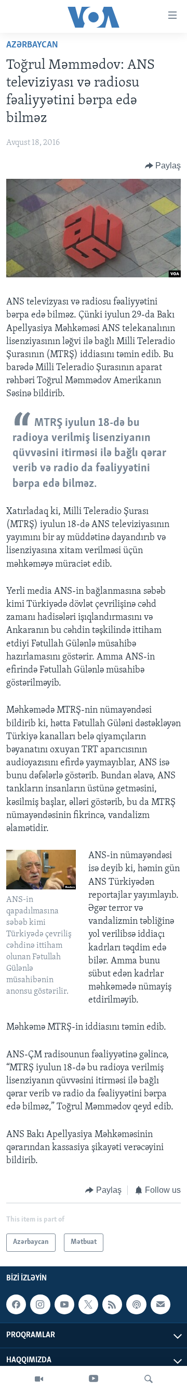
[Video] (39, 1379)
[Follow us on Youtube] (64, 1304)
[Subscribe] (160, 1304)
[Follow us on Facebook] (16, 1304)
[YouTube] (93, 1379)
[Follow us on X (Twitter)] (88, 1304)
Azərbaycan (32, 45)
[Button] (163, 166)
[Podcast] (136, 1304)
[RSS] (112, 1304)
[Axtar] (148, 1379)
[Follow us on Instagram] (40, 1304)
